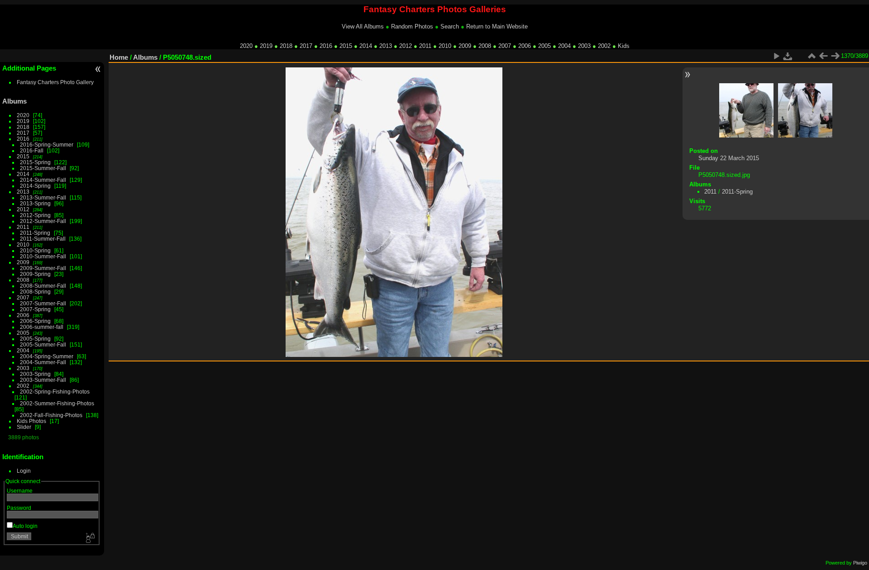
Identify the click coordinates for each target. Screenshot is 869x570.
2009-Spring (35, 274)
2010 (445, 46)
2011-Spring (35, 233)
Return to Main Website (497, 26)
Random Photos (412, 26)
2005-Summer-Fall (43, 344)
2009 (464, 46)
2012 (405, 46)
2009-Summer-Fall (43, 268)
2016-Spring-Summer (46, 144)
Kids (624, 46)
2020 (246, 46)
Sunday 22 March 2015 (728, 158)
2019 (266, 46)
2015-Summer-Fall (43, 168)
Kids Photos (31, 421)
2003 (584, 46)
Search (449, 26)
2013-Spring (35, 203)
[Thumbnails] (811, 56)
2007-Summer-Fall (43, 303)
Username (20, 491)
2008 (484, 46)
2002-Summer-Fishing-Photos (57, 403)
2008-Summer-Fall (43, 286)
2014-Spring (35, 186)
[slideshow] (776, 56)
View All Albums (363, 26)
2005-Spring (35, 339)
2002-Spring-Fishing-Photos (55, 391)
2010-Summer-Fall (43, 256)
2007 (504, 46)
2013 (385, 46)
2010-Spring (35, 250)
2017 (306, 46)
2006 (524, 46)
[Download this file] (788, 56)
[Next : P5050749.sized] (835, 56)
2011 (425, 46)
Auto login (25, 526)
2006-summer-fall (41, 327)
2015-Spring (35, 162)
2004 (564, 46)
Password (19, 508)
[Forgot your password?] (89, 538)
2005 (544, 46)
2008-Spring (35, 291)
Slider (24, 427)
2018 (286, 46)
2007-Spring (35, 309)
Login (24, 471)
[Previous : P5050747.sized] (823, 56)
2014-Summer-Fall (43, 180)
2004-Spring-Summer (46, 356)
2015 (345, 46)
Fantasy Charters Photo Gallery (55, 82)
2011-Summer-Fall (43, 239)
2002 (604, 46)
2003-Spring (35, 374)
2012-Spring (35, 215)
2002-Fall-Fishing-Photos (51, 415)
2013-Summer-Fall (43, 197)
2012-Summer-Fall (43, 221)
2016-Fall (31, 150)
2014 (365, 46)
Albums (14, 101)
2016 (326, 46)
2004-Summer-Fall (43, 362)
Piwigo (860, 562)
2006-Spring (35, 321)
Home (119, 57)
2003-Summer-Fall (43, 380)
